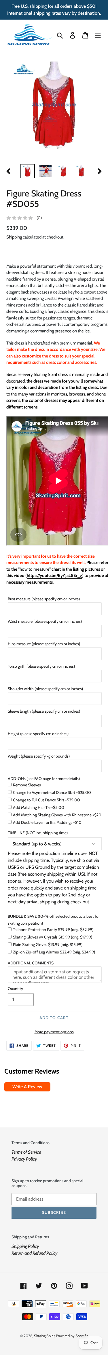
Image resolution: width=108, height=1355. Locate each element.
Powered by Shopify (72, 1335)
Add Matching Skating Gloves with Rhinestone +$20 (57, 814)
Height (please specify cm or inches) (38, 733)
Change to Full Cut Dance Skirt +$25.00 (46, 800)
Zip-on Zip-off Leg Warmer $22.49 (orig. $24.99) (54, 952)
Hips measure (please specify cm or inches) (44, 643)
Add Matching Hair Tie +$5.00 (38, 807)
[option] (28, 171)
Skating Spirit (44, 1335)
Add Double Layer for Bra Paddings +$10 (47, 822)
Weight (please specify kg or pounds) (39, 756)
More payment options (54, 1031)
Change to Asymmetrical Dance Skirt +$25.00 (52, 792)
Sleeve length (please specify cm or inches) (44, 711)
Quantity (15, 988)
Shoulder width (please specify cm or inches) (45, 688)
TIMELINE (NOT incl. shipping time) (38, 832)
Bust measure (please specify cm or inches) (44, 598)
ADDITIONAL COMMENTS (31, 963)
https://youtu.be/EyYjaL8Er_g (54, 575)
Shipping (14, 237)
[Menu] (98, 35)
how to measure (34, 569)
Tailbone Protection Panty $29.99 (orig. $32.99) (53, 929)
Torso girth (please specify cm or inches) (41, 666)
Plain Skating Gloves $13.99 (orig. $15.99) (47, 944)
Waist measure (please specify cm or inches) (45, 621)
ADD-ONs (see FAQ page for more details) (44, 778)
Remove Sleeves (27, 785)
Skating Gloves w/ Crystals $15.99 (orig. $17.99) (52, 937)
